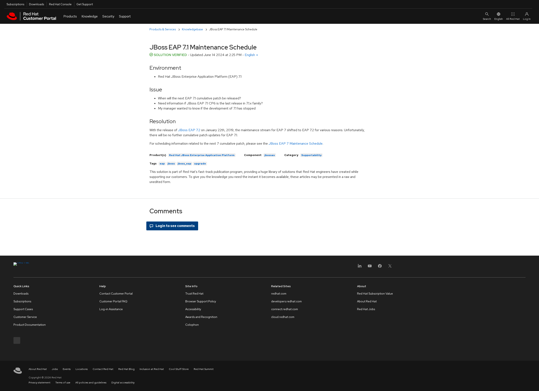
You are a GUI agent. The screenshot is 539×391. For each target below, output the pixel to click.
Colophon (192, 325)
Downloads (36, 4)
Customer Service (25, 317)
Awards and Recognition (201, 317)
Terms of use (62, 382)
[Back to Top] (534, 383)
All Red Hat (513, 19)
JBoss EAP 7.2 (189, 130)
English (498, 19)
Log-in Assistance (111, 309)
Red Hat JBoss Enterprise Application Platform (202, 155)
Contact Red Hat (103, 369)
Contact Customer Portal (116, 293)
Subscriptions (15, 4)
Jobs (55, 369)
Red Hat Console (60, 4)
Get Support (84, 4)
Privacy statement (39, 382)
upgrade (200, 163)
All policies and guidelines (90, 382)
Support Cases (23, 309)
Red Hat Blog (126, 369)
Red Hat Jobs (366, 309)
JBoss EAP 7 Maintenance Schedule (296, 143)
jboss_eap (184, 163)
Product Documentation (29, 325)
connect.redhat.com (284, 309)
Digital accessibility (123, 382)
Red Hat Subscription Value (375, 293)
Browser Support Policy (200, 301)
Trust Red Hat (194, 293)
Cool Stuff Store (179, 369)
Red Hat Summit (203, 369)
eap (162, 163)
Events (67, 369)
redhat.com (278, 293)
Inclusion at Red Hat (152, 369)
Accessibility (193, 309)
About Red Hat (367, 301)
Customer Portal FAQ (113, 301)
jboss (171, 163)
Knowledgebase (192, 29)
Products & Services (162, 29)
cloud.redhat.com (282, 317)
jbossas (269, 155)
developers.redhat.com (286, 301)
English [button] (250, 55)
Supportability (311, 155)
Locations (82, 369)
